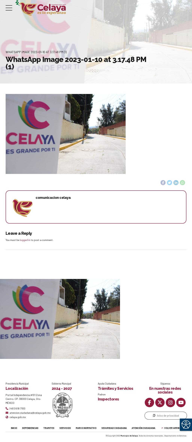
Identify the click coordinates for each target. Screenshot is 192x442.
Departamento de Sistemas (175, 436)
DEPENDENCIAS (30, 428)
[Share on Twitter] (169, 182)
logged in (25, 239)
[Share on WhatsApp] (182, 182)
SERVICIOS (65, 428)
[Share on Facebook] (163, 182)
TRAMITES (48, 428)
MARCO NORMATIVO (86, 428)
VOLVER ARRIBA (172, 428)
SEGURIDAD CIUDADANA (114, 428)
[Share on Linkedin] (176, 182)
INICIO (14, 428)
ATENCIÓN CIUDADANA (143, 428)
